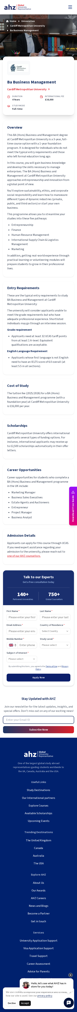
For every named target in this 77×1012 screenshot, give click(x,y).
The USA (38, 863)
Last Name (46, 611)
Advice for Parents (39, 971)
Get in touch (38, 921)
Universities (28, 21)
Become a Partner (39, 914)
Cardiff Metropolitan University (27, 26)
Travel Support (38, 956)
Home (13, 21)
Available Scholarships (38, 813)
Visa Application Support (38, 948)
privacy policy (44, 996)
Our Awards (38, 891)
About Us (38, 883)
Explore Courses (38, 806)
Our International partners (38, 798)
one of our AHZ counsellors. (24, 556)
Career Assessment (38, 964)
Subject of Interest (18, 653)
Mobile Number (15, 639)
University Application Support (38, 941)
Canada (38, 848)
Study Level (47, 639)
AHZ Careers (38, 898)
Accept (25, 1003)
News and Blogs (38, 906)
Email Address (15, 625)
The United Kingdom (38, 840)
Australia (38, 856)
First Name (13, 611)
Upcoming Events (38, 821)
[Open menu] (70, 7)
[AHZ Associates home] (21, 7)
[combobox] (55, 631)
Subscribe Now (38, 730)
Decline (12, 1003)
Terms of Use (51, 666)
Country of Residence (52, 625)
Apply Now (38, 677)
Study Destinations (38, 790)
